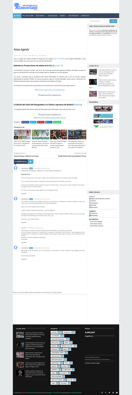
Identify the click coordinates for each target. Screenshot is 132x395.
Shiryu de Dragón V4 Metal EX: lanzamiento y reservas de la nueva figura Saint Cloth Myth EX (40, 144)
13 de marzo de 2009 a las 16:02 (41, 168)
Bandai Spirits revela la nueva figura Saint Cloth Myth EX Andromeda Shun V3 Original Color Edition (106, 94)
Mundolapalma (77, 393)
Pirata (53, 383)
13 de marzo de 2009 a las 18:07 (35, 228)
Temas (62, 15)
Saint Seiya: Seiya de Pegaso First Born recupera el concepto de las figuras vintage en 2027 (58, 144)
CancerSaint (25, 168)
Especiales (55, 349)
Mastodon (94, 207)
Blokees (64, 366)
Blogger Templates (53, 393)
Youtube (93, 205)
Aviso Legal (96, 363)
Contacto (85, 15)
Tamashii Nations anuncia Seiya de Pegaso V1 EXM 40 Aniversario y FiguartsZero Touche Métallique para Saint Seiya (102, 83)
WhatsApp (94, 215)
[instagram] (102, 392)
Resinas (54, 346)
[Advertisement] (83, 6)
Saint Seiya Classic (96, 224)
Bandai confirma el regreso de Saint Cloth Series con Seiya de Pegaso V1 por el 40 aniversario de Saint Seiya (35, 374)
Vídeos (66, 342)
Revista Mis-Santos (57, 359)
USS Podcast (74, 15)
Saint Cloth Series (57, 380)
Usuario (107, 199)
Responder (23, 193)
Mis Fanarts (63, 373)
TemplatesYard (31, 393)
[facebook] (105, 392)
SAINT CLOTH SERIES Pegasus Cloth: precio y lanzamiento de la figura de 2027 (22, 143)
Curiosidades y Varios (58, 352)
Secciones (40, 15)
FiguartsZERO (67, 369)
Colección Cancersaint (58, 339)
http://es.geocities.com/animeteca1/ (52, 90)
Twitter (93, 201)
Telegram (94, 213)
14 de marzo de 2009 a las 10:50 (41, 248)
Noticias (35, 55)
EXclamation (67, 332)
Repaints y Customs (67, 346)
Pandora (62, 59)
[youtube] (113, 392)
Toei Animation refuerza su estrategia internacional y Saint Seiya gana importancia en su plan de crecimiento (76, 144)
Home (18, 15)
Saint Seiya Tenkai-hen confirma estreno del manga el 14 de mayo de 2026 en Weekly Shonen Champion (107, 72)
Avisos (66, 363)
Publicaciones (56, 356)
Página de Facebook (97, 199)
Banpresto (55, 369)
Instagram (94, 203)
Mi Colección (28, 15)
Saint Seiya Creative (96, 226)
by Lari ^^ (58, 65)
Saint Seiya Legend (96, 221)
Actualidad (52, 15)
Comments (43, 55)
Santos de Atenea (56, 376)
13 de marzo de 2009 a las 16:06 (41, 199)
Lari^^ (56, 59)
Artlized (69, 380)
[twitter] (109, 392)
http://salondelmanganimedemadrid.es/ (52, 118)
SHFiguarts (63, 383)
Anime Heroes (55, 363)
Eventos (54, 366)
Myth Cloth (55, 342)
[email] (116, 392)
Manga (65, 349)
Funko (53, 373)
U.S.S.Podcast (55, 335)
